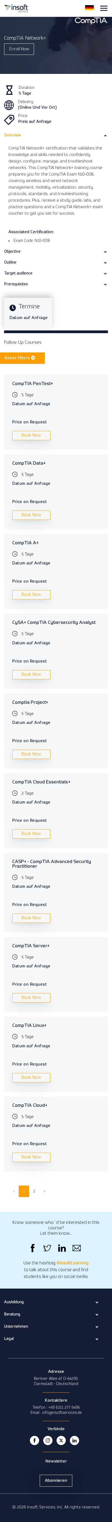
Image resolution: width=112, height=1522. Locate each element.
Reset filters (18, 358)
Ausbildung (14, 1302)
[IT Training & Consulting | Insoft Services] (16, 8)
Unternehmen (16, 1327)
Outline (10, 262)
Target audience (18, 273)
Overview (12, 135)
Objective (12, 252)
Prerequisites (16, 284)
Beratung (12, 1314)
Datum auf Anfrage (29, 318)
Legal (9, 1339)
